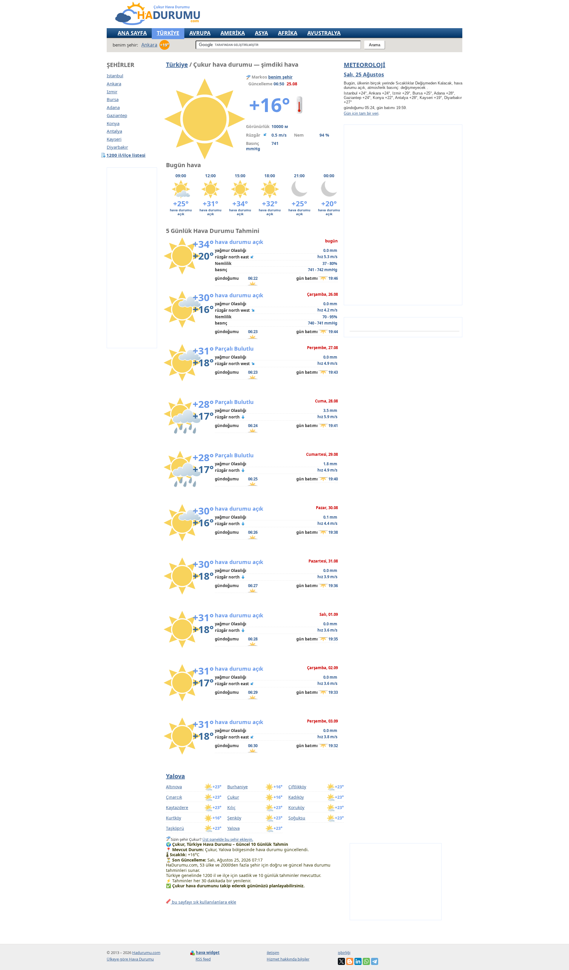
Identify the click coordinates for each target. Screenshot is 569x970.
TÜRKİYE (168, 32)
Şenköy (234, 818)
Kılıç (231, 807)
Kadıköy (296, 797)
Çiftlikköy (297, 787)
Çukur (233, 797)
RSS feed (203, 959)
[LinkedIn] (358, 961)
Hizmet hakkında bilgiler (288, 959)
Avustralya (324, 32)
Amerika (232, 32)
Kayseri (114, 139)
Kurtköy (173, 818)
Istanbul (115, 76)
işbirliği (344, 952)
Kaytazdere (177, 807)
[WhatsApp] (366, 961)
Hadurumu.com (146, 952)
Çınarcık (174, 797)
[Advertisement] (132, 258)
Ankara (114, 84)
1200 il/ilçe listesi (126, 155)
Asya (261, 32)
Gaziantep (117, 115)
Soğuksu (296, 818)
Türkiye (177, 64)
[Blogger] (349, 961)
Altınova (174, 787)
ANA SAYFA (132, 32)
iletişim (273, 952)
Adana (113, 107)
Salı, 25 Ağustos (364, 74)
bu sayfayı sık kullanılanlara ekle (203, 902)
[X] (341, 961)
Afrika (287, 32)
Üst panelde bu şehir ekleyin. (227, 839)
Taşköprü (175, 828)
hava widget (208, 952)
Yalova (175, 776)
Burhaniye (237, 787)
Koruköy (296, 807)
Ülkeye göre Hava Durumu (130, 959)
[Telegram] (374, 961)
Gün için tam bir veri (361, 113)
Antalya (114, 131)
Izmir (112, 92)
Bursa (113, 99)
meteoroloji (364, 65)
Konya (113, 123)
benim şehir (280, 77)
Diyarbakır (117, 147)
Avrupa (199, 32)
